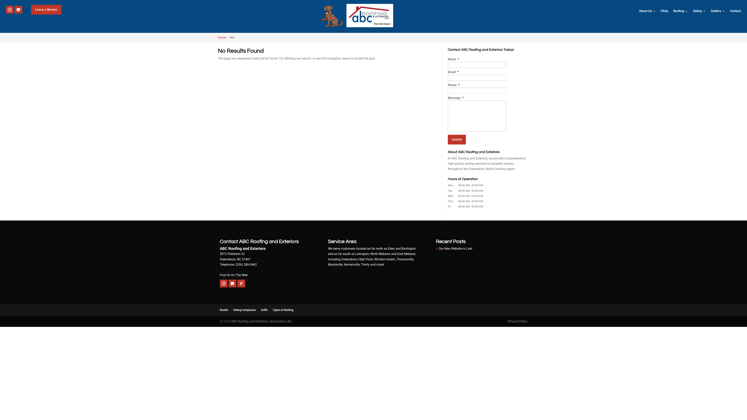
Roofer (224, 310)
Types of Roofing (283, 310)
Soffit (264, 310)
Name (453, 59)
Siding (697, 11)
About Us (645, 11)
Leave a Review (46, 9)
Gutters (716, 11)
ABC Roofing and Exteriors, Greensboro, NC (261, 321)
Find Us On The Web (234, 275)
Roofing (678, 11)
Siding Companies (244, 310)
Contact (735, 11)
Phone (454, 85)
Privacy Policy (517, 321)
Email (453, 72)
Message (456, 98)
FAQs (664, 11)
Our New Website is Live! (455, 248)
